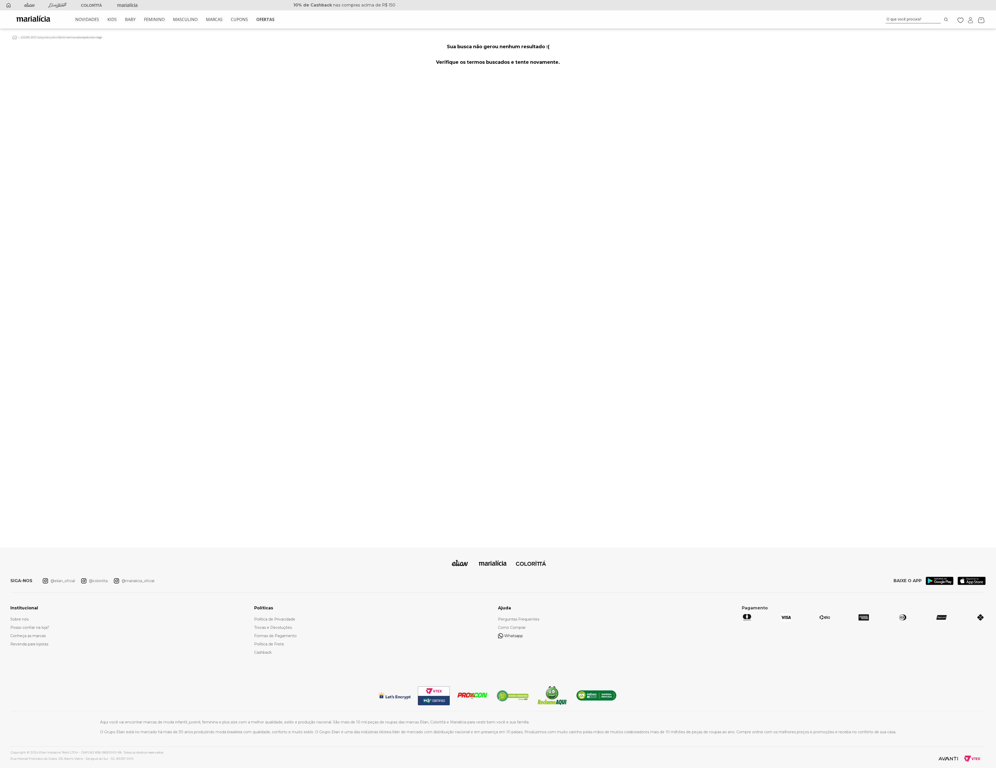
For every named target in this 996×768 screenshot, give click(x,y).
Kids (112, 19)
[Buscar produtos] (947, 19)
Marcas (214, 19)
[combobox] (917, 19)
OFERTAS (265, 19)
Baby (130, 19)
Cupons (239, 19)
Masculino (185, 19)
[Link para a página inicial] (14, 37)
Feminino (154, 19)
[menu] (175, 19)
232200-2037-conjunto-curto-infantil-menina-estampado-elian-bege (61, 37)
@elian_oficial (63, 581)
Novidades (87, 19)
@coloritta (98, 581)
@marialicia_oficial (138, 581)
